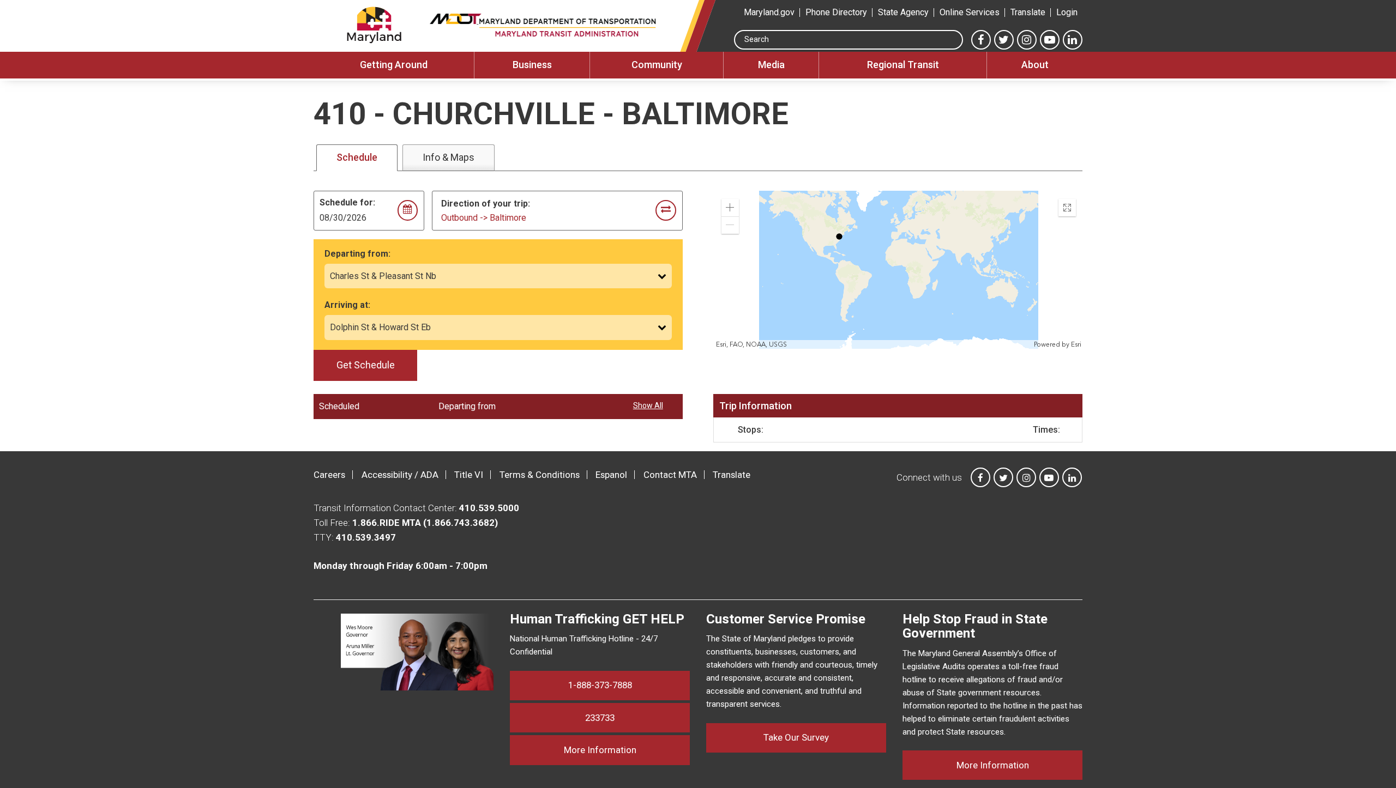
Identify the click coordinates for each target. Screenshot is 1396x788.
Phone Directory (836, 12)
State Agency (903, 12)
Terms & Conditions (540, 474)
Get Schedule (365, 365)
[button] (730, 207)
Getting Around (394, 64)
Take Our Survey (796, 737)
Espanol (611, 474)
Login (1067, 12)
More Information (627, 749)
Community (656, 64)
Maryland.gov (769, 12)
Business (532, 64)
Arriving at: (347, 305)
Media (771, 64)
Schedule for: (347, 202)
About (1035, 64)
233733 (600, 717)
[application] (898, 270)
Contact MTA (670, 474)
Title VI (468, 474)
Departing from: (357, 253)
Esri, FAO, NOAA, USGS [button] (751, 344)
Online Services (970, 12)
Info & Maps (448, 157)
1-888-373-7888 (600, 685)
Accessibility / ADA (400, 474)
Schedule (356, 157)
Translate (1027, 12)
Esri (1076, 344)
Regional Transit (903, 64)
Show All (648, 405)
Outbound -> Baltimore (483, 218)
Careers (329, 474)
